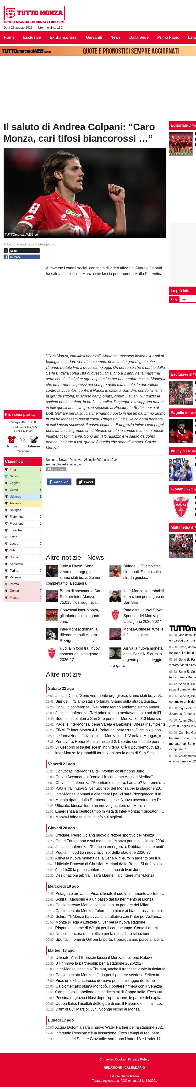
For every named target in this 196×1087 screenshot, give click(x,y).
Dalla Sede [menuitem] (139, 37)
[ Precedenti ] (23, 451)
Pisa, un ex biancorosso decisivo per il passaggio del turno (105, 980)
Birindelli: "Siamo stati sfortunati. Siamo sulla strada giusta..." (142, 572)
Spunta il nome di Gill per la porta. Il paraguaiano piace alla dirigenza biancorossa (124, 939)
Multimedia (180, 527)
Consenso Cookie (112, 1059)
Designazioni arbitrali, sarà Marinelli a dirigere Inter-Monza (104, 875)
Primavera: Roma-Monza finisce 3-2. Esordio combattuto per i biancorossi (117, 741)
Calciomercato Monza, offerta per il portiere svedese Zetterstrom (109, 975)
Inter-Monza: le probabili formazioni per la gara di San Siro (143, 596)
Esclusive (179, 374)
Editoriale (179, 125)
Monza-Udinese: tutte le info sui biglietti (88, 817)
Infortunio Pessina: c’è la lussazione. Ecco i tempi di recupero (107, 1033)
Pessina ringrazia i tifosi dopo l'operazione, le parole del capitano (110, 998)
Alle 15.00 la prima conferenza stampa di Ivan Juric (98, 870)
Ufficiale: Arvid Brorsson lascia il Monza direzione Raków (103, 958)
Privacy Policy (138, 1059)
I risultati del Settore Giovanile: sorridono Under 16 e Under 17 (108, 1039)
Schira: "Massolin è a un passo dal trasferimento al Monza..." (106, 899)
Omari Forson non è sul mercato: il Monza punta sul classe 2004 (109, 841)
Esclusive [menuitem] (32, 37)
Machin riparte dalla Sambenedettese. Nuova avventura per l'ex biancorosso (120, 800)
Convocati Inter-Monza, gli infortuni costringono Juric (79, 616)
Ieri (183, 299)
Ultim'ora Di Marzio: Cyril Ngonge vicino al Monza (97, 1009)
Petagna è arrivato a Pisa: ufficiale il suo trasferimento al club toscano (114, 893)
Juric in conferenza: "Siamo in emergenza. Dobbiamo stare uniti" (109, 847)
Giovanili (178, 489)
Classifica (14, 461)
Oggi (174, 299)
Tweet (88, 482)
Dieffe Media (130, 1076)
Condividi (61, 482)
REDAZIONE (113, 1068)
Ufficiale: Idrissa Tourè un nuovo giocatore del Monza (100, 806)
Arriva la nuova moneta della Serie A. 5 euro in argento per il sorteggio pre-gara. (122, 858)
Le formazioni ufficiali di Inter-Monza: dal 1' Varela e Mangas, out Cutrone (117, 736)
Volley (176, 451)
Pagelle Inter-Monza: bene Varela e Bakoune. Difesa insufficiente (110, 724)
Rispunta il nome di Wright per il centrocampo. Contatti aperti (106, 928)
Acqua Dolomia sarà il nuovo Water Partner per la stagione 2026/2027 (114, 1027)
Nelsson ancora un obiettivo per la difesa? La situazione (102, 934)
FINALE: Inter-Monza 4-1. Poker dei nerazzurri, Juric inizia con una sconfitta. (119, 730)
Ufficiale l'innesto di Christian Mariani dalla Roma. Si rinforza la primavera (117, 864)
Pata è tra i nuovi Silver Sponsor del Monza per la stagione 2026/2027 (143, 616)
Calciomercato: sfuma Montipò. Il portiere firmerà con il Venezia (108, 986)
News (63, 460)
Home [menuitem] (9, 37)
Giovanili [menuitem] (94, 37)
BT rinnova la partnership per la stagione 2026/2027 (99, 963)
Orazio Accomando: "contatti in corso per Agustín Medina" (104, 777)
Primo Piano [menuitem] (168, 37)
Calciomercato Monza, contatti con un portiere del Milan (102, 905)
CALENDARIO (135, 1068)
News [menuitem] (115, 37)
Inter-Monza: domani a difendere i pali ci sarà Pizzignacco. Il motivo (79, 635)
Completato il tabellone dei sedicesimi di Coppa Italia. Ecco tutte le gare (116, 992)
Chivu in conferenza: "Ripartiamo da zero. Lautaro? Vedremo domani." (114, 783)
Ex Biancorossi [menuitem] (63, 37)
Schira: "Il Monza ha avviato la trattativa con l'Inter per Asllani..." (108, 916)
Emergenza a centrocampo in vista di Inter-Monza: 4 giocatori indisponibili (117, 811)
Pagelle (177, 413)
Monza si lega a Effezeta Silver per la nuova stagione (100, 922)
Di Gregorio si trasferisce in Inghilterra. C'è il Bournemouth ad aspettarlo (116, 747)
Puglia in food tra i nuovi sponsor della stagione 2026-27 (80, 654)
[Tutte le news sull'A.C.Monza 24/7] (34, 14)
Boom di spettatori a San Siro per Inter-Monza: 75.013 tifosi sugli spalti (80, 596)
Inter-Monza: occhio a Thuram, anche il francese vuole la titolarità (110, 969)
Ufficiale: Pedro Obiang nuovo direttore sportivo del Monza (104, 835)
